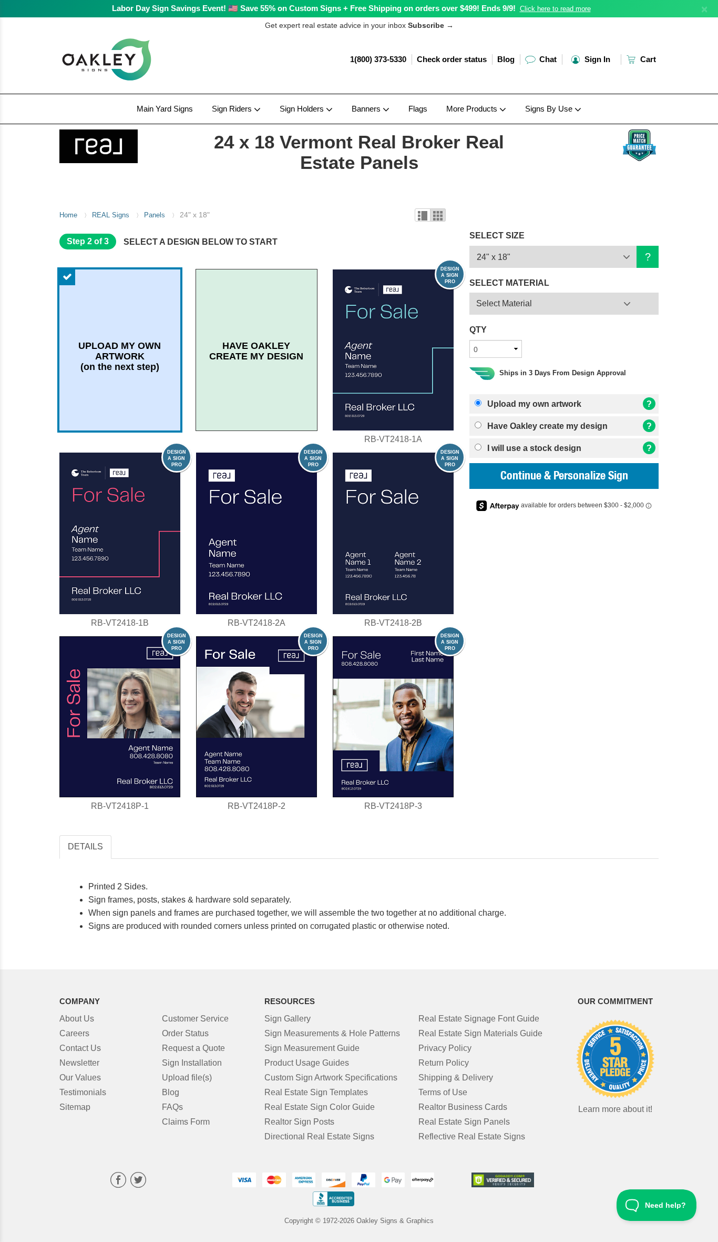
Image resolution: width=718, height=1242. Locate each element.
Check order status (452, 59)
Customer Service (195, 1018)
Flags (417, 108)
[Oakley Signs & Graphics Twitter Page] (138, 1181)
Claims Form (186, 1121)
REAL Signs (110, 215)
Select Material (504, 303)
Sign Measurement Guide (312, 1048)
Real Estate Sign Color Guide (319, 1107)
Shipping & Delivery (455, 1077)
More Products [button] (472, 108)
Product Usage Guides (306, 1062)
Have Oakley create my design (546, 426)
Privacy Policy (444, 1048)
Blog (506, 59)
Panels (154, 215)
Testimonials (82, 1092)
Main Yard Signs (165, 108)
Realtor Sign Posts (299, 1121)
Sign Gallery (287, 1018)
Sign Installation (192, 1062)
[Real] (128, 143)
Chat (547, 59)
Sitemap (74, 1107)
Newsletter (79, 1062)
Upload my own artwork (533, 403)
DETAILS (85, 846)
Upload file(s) (187, 1077)
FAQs (172, 1107)
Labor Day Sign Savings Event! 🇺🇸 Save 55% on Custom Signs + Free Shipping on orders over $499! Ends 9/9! (314, 8)
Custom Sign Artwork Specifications (330, 1077)
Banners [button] (367, 108)
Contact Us (80, 1048)
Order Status (185, 1033)
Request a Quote (193, 1048)
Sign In (596, 59)
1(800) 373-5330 (378, 59)
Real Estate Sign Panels (464, 1121)
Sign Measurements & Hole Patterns (332, 1033)
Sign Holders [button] (303, 108)
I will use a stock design (533, 448)
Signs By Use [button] (550, 108)
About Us (76, 1018)
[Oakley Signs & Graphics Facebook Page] (118, 1181)
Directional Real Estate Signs (319, 1136)
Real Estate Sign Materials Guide (480, 1033)
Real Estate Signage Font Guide (478, 1018)
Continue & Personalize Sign (564, 477)
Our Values (80, 1077)
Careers (74, 1033)
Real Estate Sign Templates (316, 1092)
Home (68, 215)
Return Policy (443, 1062)
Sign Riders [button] (233, 108)
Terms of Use (442, 1092)
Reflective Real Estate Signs (471, 1136)
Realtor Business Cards (462, 1107)
